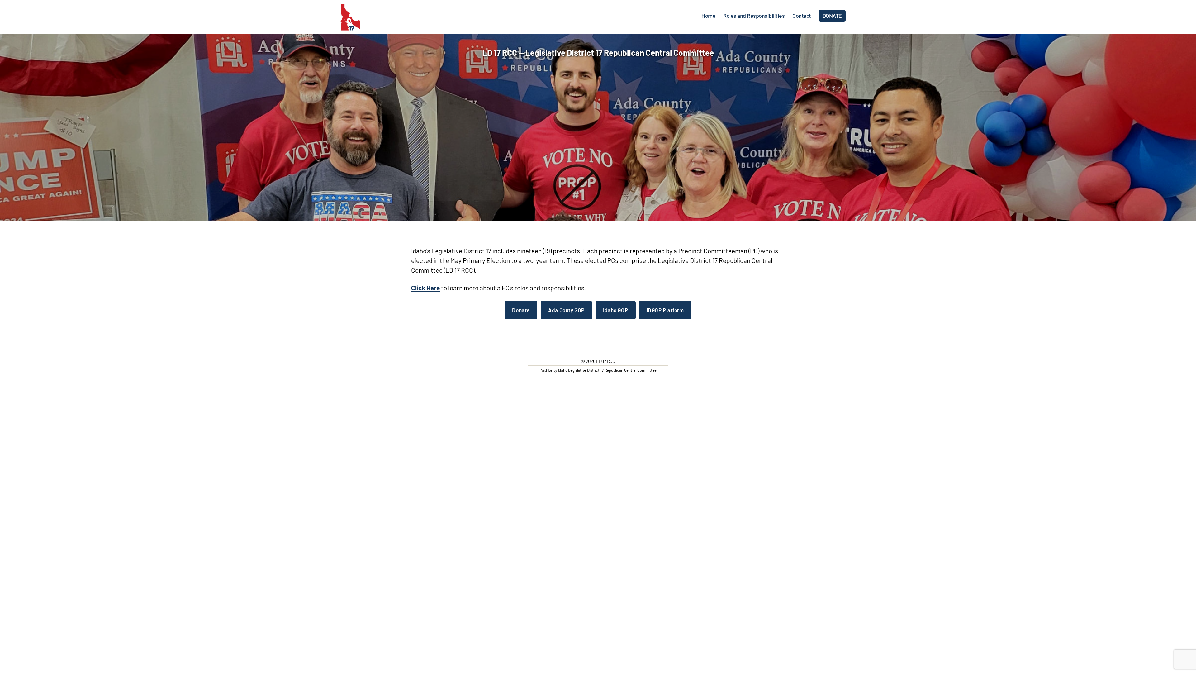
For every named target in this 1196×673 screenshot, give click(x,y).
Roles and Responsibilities (754, 15)
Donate (520, 310)
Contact (801, 15)
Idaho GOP (615, 310)
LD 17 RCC (605, 361)
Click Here (425, 288)
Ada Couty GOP (566, 310)
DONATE (832, 15)
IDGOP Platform (665, 310)
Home (708, 15)
